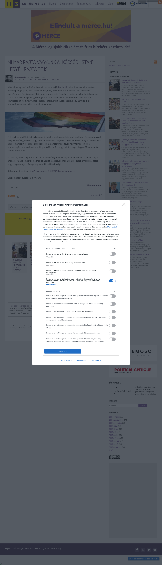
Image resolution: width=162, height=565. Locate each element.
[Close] (124, 205)
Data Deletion (66, 360)
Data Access (81, 360)
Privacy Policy (95, 360)
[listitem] (81, 248)
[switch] (112, 254)
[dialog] (81, 282)
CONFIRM (62, 351)
